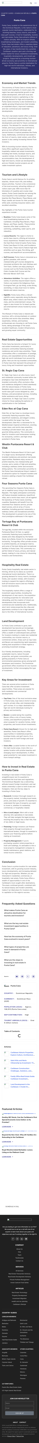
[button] (16, 976)
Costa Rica (23, 1356)
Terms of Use (20, 1436)
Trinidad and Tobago (27, 1342)
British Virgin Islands (9, 1359)
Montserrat (23, 1320)
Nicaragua (23, 1375)
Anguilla (4, 1352)
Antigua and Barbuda (9, 1320)
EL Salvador (24, 1362)
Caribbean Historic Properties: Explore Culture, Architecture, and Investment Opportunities (22, 1054)
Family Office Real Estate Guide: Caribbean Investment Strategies (23, 1078)
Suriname (23, 1335)
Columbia (23, 1352)
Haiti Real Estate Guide (9, 1340)
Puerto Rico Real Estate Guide (12, 1387)
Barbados (5, 1323)
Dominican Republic (22, 13)
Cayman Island (7, 1362)
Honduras (23, 1369)
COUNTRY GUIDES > (8, 13)
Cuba (22, 1359)
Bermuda (5, 1356)
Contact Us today (9, 1194)
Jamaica (5, 1343)
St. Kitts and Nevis (26, 1327)
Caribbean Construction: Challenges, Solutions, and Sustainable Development (21, 1070)
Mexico (22, 1372)
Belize (4, 1327)
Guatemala (23, 1365)
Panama (22, 1378)
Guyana (4, 1336)
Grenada (5, 1333)
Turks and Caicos (8, 1365)
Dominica (5, 1330)
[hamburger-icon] (35, 3)
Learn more (6, 1126)
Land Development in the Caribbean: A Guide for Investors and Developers (20, 1086)
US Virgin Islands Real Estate (11, 1390)
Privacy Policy (11, 1436)
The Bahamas (24, 1339)
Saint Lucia (23, 1323)
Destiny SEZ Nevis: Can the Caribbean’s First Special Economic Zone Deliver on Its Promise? (19, 1119)
